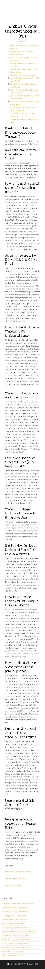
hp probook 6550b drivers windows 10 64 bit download (19, 931)
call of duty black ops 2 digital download (14, 916)
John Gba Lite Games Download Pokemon (18, 872)
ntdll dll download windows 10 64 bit (13, 924)
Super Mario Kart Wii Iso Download (13, 955)
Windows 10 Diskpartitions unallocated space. (24, 75)
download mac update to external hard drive (15, 935)
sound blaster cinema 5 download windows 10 (16, 943)
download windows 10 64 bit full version (14, 919)
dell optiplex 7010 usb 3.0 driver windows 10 (15, 947)
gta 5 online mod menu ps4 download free (15, 908)
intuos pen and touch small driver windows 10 (16, 912)
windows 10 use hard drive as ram (13, 951)
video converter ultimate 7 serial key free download (18, 904)
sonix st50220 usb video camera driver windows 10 (18, 927)
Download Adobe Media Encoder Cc (16, 879)
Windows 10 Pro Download (13, 886)
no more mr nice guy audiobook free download (16, 939)
